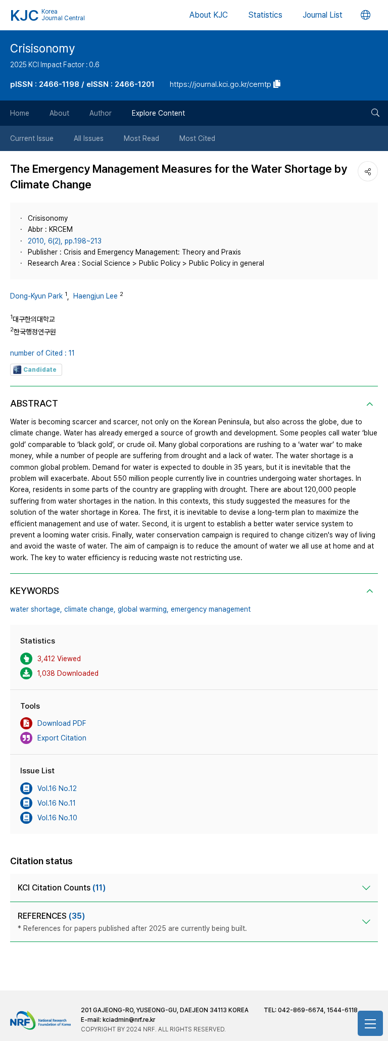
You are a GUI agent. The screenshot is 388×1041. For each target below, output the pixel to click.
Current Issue (32, 138)
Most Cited (197, 138)
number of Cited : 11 (42, 353)
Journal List (323, 15)
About (59, 113)
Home (19, 113)
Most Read (141, 138)
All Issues (89, 138)
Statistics (265, 15)
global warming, (143, 609)
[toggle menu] (370, 1023)
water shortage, (36, 609)
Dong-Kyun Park (36, 296)
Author (100, 113)
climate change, (90, 609)
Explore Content (158, 113)
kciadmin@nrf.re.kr (129, 1019)
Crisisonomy (42, 48)
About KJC (208, 15)
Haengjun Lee (95, 296)
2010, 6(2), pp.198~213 (65, 241)
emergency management (211, 609)
